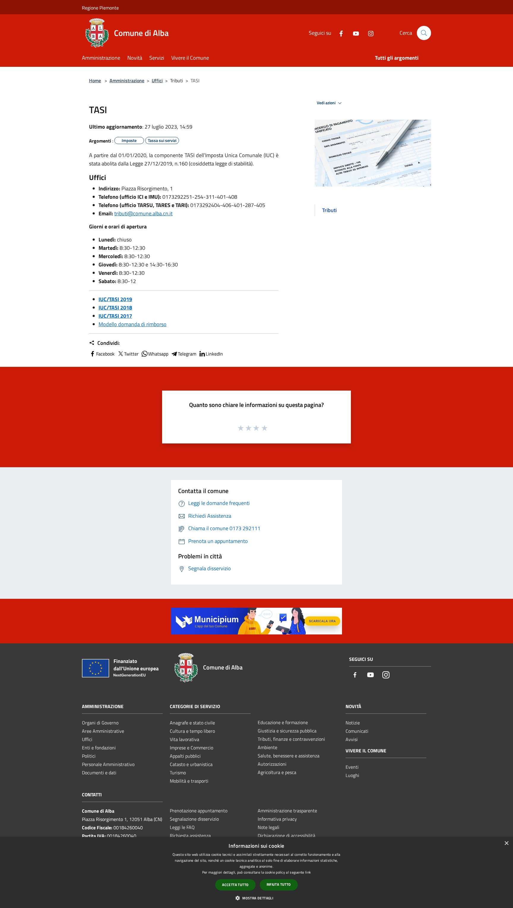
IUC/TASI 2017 (115, 316)
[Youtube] (354, 33)
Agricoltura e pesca (277, 772)
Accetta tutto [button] (235, 885)
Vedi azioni (326, 103)
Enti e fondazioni (99, 747)
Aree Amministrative (103, 731)
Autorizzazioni (272, 764)
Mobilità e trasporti (189, 780)
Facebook (105, 353)
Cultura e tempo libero (192, 731)
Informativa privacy (277, 818)
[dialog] (256, 872)
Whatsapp (158, 353)
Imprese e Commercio (191, 747)
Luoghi (352, 775)
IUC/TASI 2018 (115, 308)
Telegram (187, 353)
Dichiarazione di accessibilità (286, 835)
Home (95, 80)
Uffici (157, 80)
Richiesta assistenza (190, 835)
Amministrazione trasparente (287, 810)
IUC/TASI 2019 (115, 299)
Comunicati (357, 731)
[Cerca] (424, 33)
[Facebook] (339, 33)
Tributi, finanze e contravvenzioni (291, 739)
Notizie (353, 722)
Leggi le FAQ (182, 827)
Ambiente (267, 747)
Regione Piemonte (100, 7)
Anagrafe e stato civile (192, 722)
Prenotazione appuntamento (198, 810)
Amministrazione (127, 80)
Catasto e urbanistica (191, 764)
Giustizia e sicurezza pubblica (287, 730)
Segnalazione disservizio (194, 818)
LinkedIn (214, 353)
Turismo (178, 772)
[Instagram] (368, 33)
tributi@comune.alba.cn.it (143, 213)
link (308, 872)
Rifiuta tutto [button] (279, 884)
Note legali (268, 827)
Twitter (131, 353)
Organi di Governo (100, 722)
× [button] (506, 843)
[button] (256, 898)
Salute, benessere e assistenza (288, 755)
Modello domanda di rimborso (133, 324)
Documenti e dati (99, 772)
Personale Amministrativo (108, 764)
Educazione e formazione (283, 722)
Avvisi (352, 739)
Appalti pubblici (185, 755)
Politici (89, 755)
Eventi (352, 766)
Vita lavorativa (184, 739)
